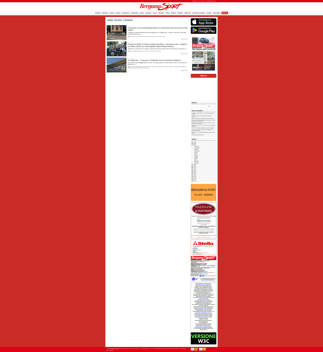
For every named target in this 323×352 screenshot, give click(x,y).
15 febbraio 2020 (134, 66)
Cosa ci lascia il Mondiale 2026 (197, 134)
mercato (175, 66)
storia (145, 51)
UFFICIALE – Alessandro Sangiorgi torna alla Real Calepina (203, 128)
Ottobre (196, 149)
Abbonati (224, 13)
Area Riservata (202, 1)
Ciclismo (180, 13)
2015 (195, 176)
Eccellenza (125, 13)
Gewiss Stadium (135, 51)
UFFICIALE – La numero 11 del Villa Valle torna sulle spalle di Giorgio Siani (203, 126)
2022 (195, 166)
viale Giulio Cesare (161, 36)
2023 (195, 164)
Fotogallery (195, 1)
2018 (195, 172)
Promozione (134, 13)
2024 (195, 145)
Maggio (196, 157)
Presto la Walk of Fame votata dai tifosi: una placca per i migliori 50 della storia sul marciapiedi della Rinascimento (157, 45)
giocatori (141, 51)
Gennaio (196, 163)
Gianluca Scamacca (144, 36)
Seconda (148, 13)
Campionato (153, 66)
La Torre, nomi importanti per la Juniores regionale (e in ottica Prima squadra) (202, 130)
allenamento (147, 66)
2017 (195, 173)
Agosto (196, 152)
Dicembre (196, 146)
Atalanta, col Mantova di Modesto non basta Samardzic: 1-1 (203, 118)
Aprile (195, 158)
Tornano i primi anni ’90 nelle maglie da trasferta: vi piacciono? (202, 116)
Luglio (195, 154)
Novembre (197, 148)
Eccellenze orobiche (198, 13)
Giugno (196, 155)
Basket (173, 13)
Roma (129, 67)
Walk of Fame (158, 51)
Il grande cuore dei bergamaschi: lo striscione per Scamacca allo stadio (158, 29)
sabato (132, 67)
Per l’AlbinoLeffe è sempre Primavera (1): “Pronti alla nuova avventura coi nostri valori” (203, 123)
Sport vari (187, 13)
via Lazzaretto (137, 67)
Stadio (150, 36)
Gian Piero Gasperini (168, 66)
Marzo (196, 160)
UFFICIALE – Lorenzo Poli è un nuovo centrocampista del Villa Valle (203, 114)
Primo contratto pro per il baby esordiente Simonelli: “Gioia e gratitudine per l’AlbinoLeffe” (203, 121)
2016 (195, 175)
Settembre (197, 151)
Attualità (105, 13)
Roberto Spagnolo (182, 66)
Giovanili (161, 13)
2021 (195, 167)
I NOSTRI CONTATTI (211, 1)
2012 (195, 181)
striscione (154, 36)
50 (131, 51)
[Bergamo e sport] (203, 192)
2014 (195, 178)
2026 (195, 142)
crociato (132, 36)
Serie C (112, 13)
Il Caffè (209, 13)
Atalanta (97, 13)
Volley (167, 13)
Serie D (118, 13)
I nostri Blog (216, 13)
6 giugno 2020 (141, 66)
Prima (142, 13)
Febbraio (196, 161)
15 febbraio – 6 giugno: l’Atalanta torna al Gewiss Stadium (154, 60)
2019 (195, 170)
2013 (195, 179)
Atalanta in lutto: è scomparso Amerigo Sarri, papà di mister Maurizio (203, 133)
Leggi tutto (184, 39)
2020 (195, 169)
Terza (155, 13)
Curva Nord (137, 36)
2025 (195, 143)
